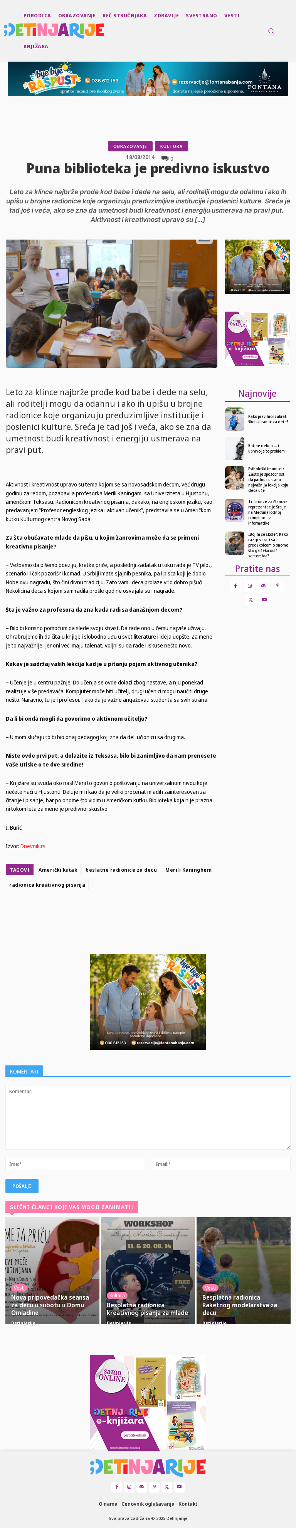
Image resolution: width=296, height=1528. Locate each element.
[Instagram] (250, 586)
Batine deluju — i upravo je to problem (266, 448)
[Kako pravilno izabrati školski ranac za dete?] (235, 419)
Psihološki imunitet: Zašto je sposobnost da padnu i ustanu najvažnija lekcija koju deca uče (268, 479)
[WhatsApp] (162, 912)
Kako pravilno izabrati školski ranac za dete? (268, 419)
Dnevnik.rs (32, 846)
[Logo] (4, 31)
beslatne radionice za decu (121, 869)
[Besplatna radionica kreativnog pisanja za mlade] (148, 1270)
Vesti (19, 1287)
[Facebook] (109, 912)
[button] (271, 31)
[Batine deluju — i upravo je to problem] (235, 448)
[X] (127, 912)
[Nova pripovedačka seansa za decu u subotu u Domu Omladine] (52, 1270)
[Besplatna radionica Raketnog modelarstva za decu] (244, 1270)
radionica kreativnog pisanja (47, 884)
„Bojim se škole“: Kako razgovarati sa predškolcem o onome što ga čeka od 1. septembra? (268, 545)
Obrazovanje (130, 146)
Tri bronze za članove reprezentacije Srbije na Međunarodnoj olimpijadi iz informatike (268, 512)
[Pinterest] (145, 912)
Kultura (171, 146)
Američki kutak (58, 869)
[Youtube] (265, 600)
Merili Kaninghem (188, 869)
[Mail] (263, 586)
